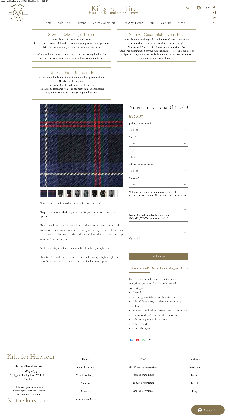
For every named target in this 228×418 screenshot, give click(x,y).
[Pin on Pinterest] (138, 340)
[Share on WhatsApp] (144, 340)
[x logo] (214, 17)
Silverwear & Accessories (143, 164)
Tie (131, 151)
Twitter (195, 375)
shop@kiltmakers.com (29, 366)
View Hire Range (85, 375)
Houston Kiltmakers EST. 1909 (113, 12)
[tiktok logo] (214, 22)
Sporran (134, 178)
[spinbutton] (136, 244)
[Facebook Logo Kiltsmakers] (214, 8)
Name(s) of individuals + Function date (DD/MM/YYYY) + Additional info (149, 216)
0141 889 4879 (28, 371)
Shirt (132, 137)
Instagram (194, 367)
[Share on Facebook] (131, 340)
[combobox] (158, 130)
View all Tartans (85, 367)
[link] (140, 268)
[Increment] (141, 244)
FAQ (143, 358)
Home (85, 359)
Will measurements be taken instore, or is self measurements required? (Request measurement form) (158, 193)
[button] (193, 7)
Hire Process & (137, 366)
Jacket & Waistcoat (140, 123)
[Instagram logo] (214, 12)
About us (85, 383)
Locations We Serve (85, 399)
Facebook (194, 359)
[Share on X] (150, 340)
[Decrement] (132, 244)
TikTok (194, 383)
